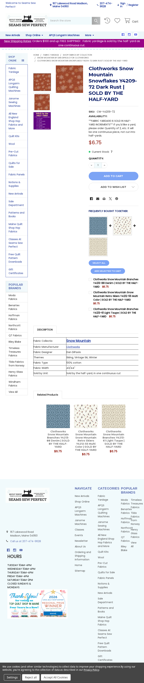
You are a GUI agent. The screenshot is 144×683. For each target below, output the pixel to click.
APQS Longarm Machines (64, 35)
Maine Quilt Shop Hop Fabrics (15, 227)
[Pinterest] (116, 198)
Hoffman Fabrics (14, 317)
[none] (69, 79)
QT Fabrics (15, 335)
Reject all (31, 677)
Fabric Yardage (14, 70)
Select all (99, 263)
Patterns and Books (16, 214)
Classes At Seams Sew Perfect (16, 242)
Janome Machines (81, 522)
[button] (113, 187)
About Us (80, 546)
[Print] (104, 198)
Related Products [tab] (47, 394)
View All (13, 392)
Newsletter (81, 541)
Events (79, 535)
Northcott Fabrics (15, 327)
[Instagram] (129, 34)
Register (133, 5)
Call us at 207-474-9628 (25, 541)
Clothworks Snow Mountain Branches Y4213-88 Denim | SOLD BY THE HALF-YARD (115, 283)
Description (45, 329)
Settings (12, 677)
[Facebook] (123, 34)
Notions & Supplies (14, 184)
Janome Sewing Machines (14, 102)
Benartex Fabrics (14, 307)
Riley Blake (15, 342)
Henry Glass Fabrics (16, 373)
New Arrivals (13, 35)
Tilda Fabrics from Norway (16, 363)
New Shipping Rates (17, 41)
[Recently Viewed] (108, 20)
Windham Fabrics (15, 383)
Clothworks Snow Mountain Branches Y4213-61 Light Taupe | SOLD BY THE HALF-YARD (115, 312)
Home (78, 565)
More (88, 35)
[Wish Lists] (118, 20)
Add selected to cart (107, 271)
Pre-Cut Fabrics (13, 153)
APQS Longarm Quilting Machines (14, 85)
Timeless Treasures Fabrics (15, 351)
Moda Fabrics (13, 297)
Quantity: (96, 158)
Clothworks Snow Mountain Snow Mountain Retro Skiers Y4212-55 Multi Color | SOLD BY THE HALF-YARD (115, 296)
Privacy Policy (91, 669)
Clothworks (73, 347)
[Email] (97, 198)
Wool (12, 144)
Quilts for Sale (14, 165)
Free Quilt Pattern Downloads (15, 258)
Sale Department (16, 203)
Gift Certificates (16, 271)
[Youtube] (135, 34)
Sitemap (80, 571)
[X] (110, 198)
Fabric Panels (17, 174)
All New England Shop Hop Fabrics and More (16, 121)
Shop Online (33, 35)
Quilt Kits (14, 136)
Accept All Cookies (56, 677)
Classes (79, 529)
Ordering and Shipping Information (83, 555)
